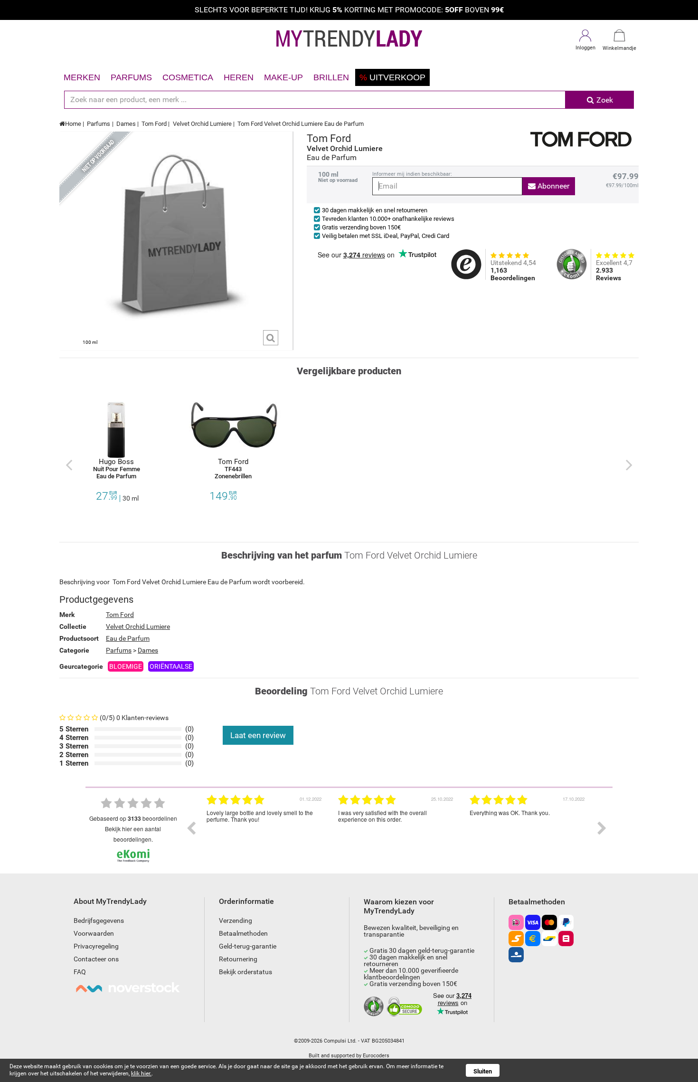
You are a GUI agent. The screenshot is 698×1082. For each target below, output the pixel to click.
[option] (265, 828)
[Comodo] (406, 1007)
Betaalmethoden (243, 933)
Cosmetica (187, 77)
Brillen (331, 77)
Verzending (235, 920)
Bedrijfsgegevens (99, 920)
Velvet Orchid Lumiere (202, 123)
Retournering (238, 959)
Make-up (283, 77)
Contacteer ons (96, 959)
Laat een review (258, 735)
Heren (239, 77)
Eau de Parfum (128, 638)
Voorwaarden (94, 933)
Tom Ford (154, 123)
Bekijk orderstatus (245, 972)
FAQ (80, 972)
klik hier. (141, 1073)
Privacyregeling (96, 946)
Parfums (131, 77)
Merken (82, 77)
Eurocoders (376, 1056)
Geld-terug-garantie (247, 946)
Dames (126, 123)
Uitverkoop (392, 77)
